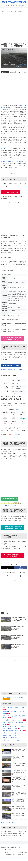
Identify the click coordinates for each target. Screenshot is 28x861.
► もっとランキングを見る (8, 822)
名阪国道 (13, 72)
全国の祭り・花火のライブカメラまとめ (13, 707)
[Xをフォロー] (7, 575)
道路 (25, 72)
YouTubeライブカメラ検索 (10, 737)
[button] (25, 6)
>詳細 (17, 409)
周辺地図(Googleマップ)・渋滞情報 (11, 161)
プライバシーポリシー (20, 847)
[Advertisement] (14, 28)
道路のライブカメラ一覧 (9, 735)
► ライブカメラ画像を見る (10, 192)
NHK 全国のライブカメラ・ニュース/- (13, 720)
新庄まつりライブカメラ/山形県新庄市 (13, 697)
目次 (12, 173)
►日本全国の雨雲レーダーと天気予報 (11, 369)
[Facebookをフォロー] (20, 575)
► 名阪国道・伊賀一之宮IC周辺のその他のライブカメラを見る (12, 338)
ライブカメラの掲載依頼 (21, 852)
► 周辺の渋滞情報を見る (10, 498)
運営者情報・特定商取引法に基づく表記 (7, 848)
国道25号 (19, 72)
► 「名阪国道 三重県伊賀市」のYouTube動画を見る (13, 555)
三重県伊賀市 (6, 72)
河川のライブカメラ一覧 (9, 733)
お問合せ (7, 852)
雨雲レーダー (5, 148)
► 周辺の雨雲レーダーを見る (11, 365)
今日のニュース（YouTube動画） (11, 740)
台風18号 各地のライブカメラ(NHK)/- (13, 730)
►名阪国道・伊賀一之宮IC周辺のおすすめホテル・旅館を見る (12, 527)
